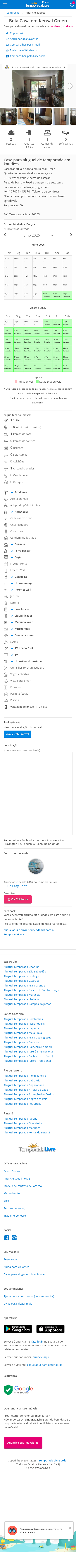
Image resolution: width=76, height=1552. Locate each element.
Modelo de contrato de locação (23, 1186)
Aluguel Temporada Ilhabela (21, 999)
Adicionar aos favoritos (23, 39)
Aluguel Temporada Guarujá (21, 980)
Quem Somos (12, 1171)
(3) (13, 12)
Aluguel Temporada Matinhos (22, 1128)
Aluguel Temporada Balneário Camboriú (28, 1047)
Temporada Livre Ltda (52, 1460)
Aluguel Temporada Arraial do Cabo (26, 1089)
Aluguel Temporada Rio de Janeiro (25, 1075)
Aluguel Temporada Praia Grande (24, 985)
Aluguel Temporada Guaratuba (23, 1123)
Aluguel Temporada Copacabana (24, 1085)
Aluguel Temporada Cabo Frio (22, 1080)
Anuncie (17, 1178)
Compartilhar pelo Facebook (27, 56)
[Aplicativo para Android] (20, 1332)
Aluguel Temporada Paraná (20, 1118)
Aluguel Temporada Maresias (22, 994)
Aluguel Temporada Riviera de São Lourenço (31, 990)
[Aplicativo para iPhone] (52, 1332)
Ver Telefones (19, 899)
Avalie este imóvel (17, 734)
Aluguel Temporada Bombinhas (23, 1019)
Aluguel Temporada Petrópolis (22, 1103)
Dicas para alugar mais (18, 1303)
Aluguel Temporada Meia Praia (23, 1033)
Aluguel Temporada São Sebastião (25, 971)
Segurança (10, 1259)
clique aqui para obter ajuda (45, 1365)
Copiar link (16, 33)
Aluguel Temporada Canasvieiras (24, 1042)
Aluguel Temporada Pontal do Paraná (27, 1132)
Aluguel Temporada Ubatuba (21, 967)
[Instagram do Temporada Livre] (14, 1239)
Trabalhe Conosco (15, 1215)
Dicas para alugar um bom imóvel (24, 1274)
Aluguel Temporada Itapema (21, 1028)
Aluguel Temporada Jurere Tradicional (27, 1060)
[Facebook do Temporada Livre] (7, 1239)
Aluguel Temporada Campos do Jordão (27, 1004)
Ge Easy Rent (17, 886)
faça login (37, 1341)
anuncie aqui (41, 1357)
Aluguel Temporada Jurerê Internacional (28, 1051)
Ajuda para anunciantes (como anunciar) (29, 1296)
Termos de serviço (15, 1208)
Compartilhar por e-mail (24, 44)
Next (70, 85)
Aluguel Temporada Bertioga (21, 976)
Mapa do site (12, 1193)
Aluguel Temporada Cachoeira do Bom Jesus (31, 1056)
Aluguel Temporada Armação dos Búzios (29, 1094)
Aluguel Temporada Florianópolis (24, 1023)
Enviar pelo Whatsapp (23, 50)
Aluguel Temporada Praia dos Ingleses (27, 1037)
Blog (6, 1200)
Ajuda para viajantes (16, 1267)
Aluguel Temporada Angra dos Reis (25, 1099)
